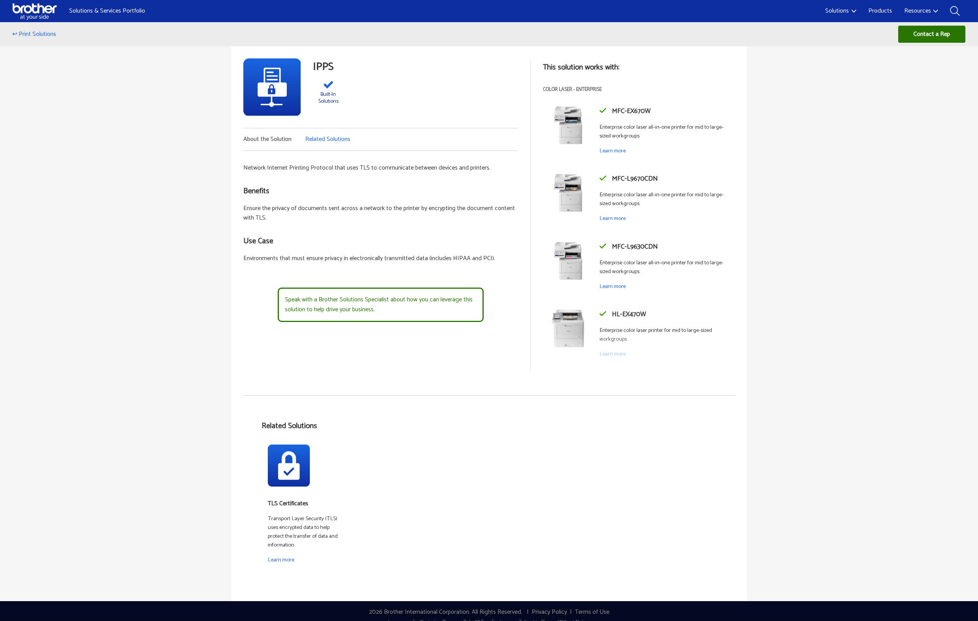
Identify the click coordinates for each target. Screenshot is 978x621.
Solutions (837, 11)
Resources (917, 11)
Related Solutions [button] (327, 139)
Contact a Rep (931, 34)
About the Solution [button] (267, 139)
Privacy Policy (549, 612)
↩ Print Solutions (34, 34)
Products (880, 11)
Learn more (612, 150)
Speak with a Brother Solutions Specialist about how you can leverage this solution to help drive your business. (379, 304)
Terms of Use (592, 612)
